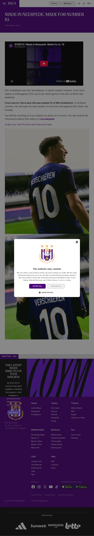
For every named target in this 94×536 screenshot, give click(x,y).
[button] (47, 292)
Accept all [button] (37, 286)
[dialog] (47, 268)
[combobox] (77, 242)
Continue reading (64, 280)
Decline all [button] (56, 286)
